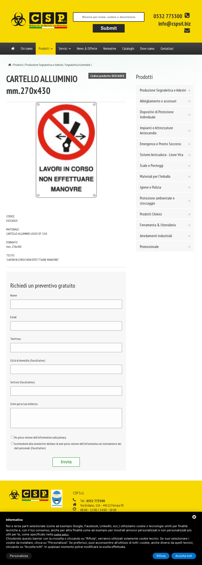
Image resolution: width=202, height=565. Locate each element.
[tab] (165, 90)
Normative (109, 48)
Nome (13, 295)
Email (13, 317)
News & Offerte (87, 48)
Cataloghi (128, 48)
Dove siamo (147, 48)
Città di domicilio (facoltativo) (27, 360)
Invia (66, 461)
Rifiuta (161, 556)
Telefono (15, 339)
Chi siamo (27, 48)
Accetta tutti (183, 556)
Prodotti (44, 48)
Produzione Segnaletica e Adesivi (44, 65)
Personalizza (19, 556)
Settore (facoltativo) (22, 382)
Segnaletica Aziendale (77, 65)
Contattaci (167, 48)
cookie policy (61, 534)
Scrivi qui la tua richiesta (23, 404)
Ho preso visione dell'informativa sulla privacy (40, 437)
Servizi (63, 48)
